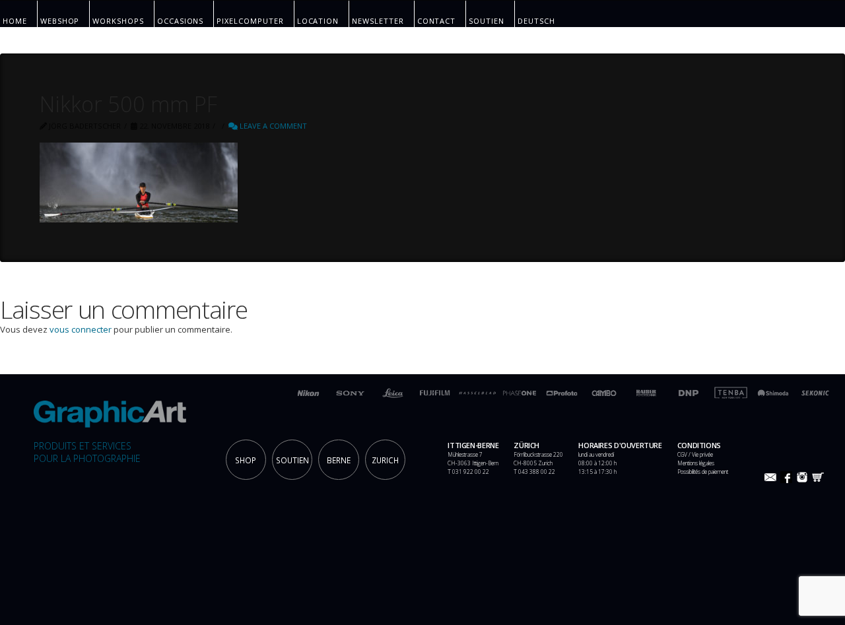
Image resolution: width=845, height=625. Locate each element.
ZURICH (385, 460)
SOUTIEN (292, 460)
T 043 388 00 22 (534, 471)
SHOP (245, 460)
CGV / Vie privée (695, 454)
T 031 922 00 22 (468, 471)
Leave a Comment (272, 126)
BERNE (339, 460)
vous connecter (81, 329)
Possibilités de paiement (702, 471)
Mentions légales (695, 463)
